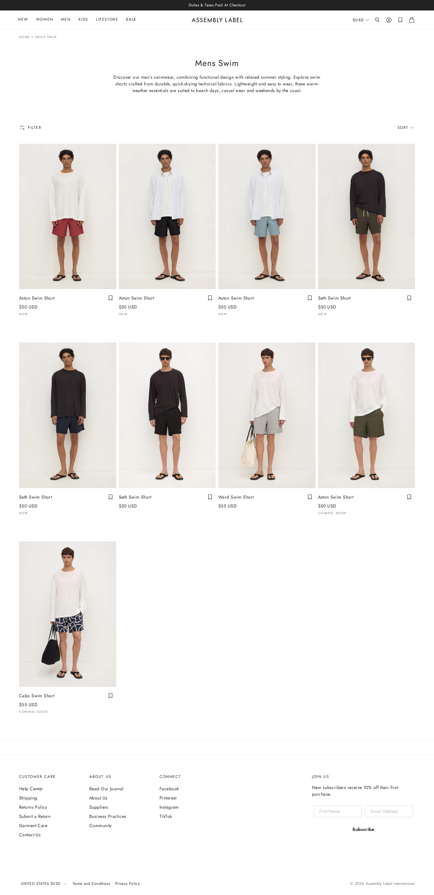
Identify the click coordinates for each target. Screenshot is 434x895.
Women (44, 19)
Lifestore (107, 19)
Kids (83, 19)
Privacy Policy (127, 883)
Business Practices (107, 816)
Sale (131, 19)
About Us (98, 798)
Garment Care (33, 825)
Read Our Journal (106, 789)
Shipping (28, 798)
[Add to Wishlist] (110, 298)
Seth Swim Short (334, 298)
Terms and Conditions (91, 883)
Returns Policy (33, 807)
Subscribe (363, 829)
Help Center (31, 789)
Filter (35, 127)
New (23, 19)
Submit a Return (35, 816)
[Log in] (388, 20)
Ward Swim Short (236, 497)
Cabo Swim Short (36, 696)
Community (100, 825)
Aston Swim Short (37, 298)
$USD (358, 20)
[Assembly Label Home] (217, 20)
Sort (403, 127)
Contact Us (30, 835)
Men (66, 19)
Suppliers (98, 807)
